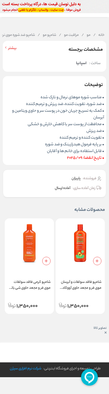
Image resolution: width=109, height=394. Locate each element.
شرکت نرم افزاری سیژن (25, 369)
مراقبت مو (69, 35)
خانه (99, 35)
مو (86, 35)
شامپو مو (47, 35)
